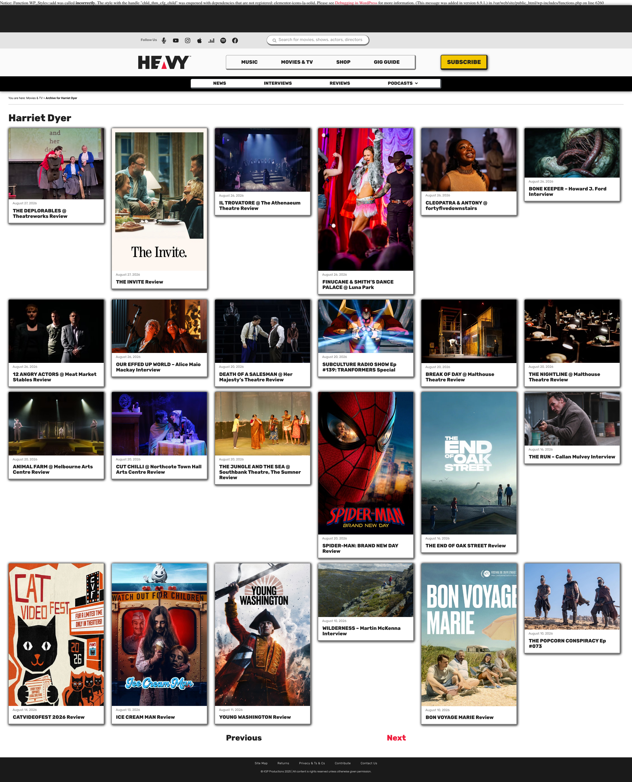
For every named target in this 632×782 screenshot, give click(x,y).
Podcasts (400, 83)
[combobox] (318, 40)
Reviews (340, 83)
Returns (283, 763)
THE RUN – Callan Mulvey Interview (572, 457)
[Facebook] (235, 40)
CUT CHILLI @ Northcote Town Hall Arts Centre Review (158, 469)
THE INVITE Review (139, 282)
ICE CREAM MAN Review (145, 717)
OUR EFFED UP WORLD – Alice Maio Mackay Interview (158, 367)
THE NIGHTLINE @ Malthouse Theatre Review (564, 377)
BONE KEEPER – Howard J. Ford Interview (568, 191)
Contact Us (369, 763)
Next (396, 737)
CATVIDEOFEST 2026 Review (49, 717)
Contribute (343, 763)
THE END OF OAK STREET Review (466, 546)
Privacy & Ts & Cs (312, 763)
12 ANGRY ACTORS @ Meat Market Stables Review (55, 377)
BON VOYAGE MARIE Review (460, 717)
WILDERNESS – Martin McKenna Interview (361, 631)
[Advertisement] (316, 18)
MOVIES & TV (297, 62)
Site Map (261, 763)
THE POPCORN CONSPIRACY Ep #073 (567, 643)
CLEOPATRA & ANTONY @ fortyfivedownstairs (456, 205)
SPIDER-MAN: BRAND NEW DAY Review (360, 548)
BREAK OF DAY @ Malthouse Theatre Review (460, 377)
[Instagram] (188, 40)
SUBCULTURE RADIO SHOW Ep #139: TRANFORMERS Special (359, 367)
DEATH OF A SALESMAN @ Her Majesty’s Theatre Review (256, 377)
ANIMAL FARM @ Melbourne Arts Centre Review (53, 469)
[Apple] (199, 40)
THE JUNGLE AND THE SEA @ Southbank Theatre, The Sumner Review (260, 472)
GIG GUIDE (386, 62)
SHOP (343, 62)
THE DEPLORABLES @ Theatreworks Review (40, 213)
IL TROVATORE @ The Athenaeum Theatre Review (259, 205)
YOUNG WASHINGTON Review (255, 717)
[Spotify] (223, 40)
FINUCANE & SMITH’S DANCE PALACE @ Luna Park (358, 284)
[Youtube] (176, 40)
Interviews (278, 83)
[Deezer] (211, 40)
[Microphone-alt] (164, 40)
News (219, 83)
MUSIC (249, 62)
